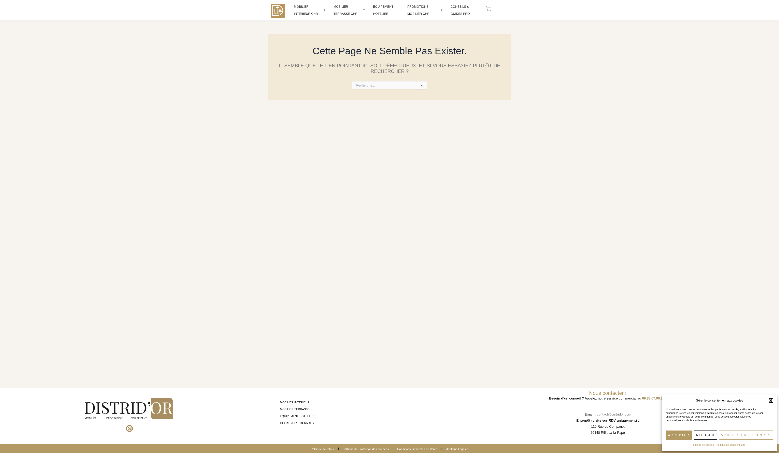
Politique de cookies (703, 444)
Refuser (705, 435)
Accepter (678, 435)
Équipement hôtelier (383, 10)
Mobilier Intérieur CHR (306, 10)
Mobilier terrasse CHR (345, 10)
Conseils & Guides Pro (460, 10)
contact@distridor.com (614, 414)
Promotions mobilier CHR (418, 10)
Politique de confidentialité (730, 444)
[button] (771, 401)
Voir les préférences (746, 435)
